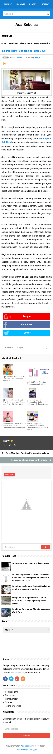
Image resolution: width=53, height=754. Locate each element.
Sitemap (9, 702)
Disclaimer (10, 695)
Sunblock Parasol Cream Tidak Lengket (30, 563)
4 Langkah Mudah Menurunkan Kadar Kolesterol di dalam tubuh (37, 402)
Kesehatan (13, 43)
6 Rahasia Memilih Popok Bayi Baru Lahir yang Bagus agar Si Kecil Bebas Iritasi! (14, 402)
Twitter (26, 332)
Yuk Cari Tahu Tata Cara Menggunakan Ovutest (36, 383)
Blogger (33, 749)
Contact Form (11, 692)
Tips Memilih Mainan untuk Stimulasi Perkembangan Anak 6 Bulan (14, 379)
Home (3, 43)
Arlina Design (22, 749)
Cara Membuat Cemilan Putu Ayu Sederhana (27, 453)
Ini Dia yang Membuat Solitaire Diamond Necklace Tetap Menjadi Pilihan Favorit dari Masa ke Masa (30, 578)
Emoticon (9, 474)
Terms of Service (13, 706)
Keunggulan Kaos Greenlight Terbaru (29, 460)
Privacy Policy (11, 699)
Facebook (26, 324)
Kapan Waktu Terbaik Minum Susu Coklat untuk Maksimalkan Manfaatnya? (14, 426)
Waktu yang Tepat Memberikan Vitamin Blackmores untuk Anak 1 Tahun (37, 427)
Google (27, 316)
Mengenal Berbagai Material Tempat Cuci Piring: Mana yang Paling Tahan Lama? (29, 601)
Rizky (6, 440)
